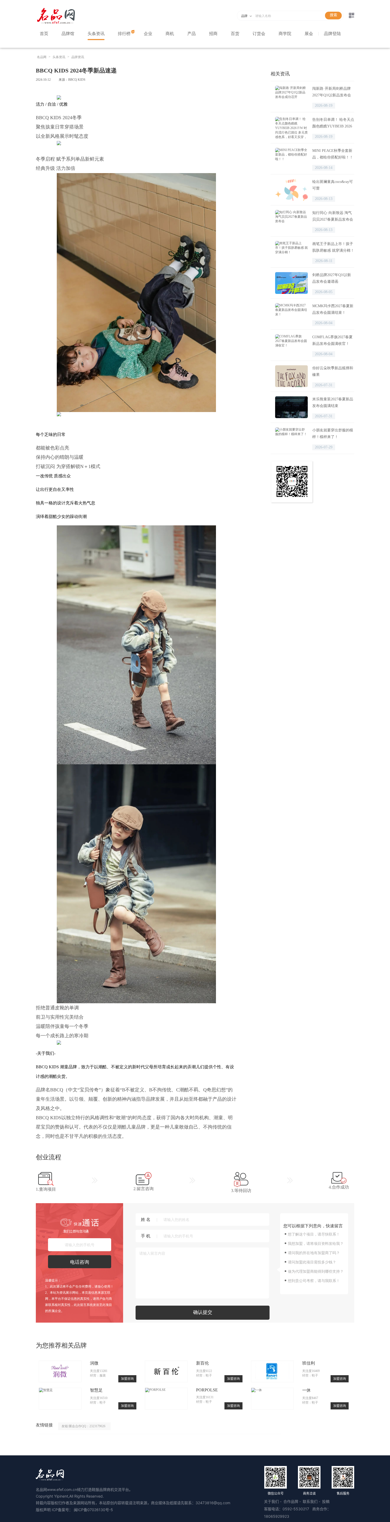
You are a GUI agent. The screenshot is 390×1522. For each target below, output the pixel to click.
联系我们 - (312, 1501)
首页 (44, 33)
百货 (235, 33)
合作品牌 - (292, 1501)
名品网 (41, 57)
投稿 (326, 1501)
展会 (309, 33)
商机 (170, 33)
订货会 (259, 33)
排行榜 (124, 33)
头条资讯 (96, 33)
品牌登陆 (332, 33)
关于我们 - (273, 1501)
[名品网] (56, 23)
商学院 (285, 33)
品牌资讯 (77, 57)
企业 (148, 33)
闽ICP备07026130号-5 (93, 1509)
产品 (191, 33)
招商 (213, 33)
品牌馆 (68, 33)
